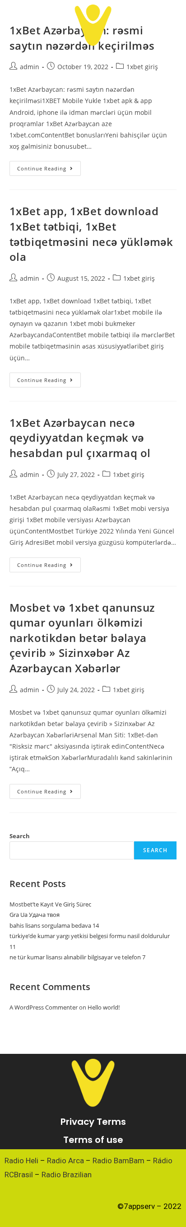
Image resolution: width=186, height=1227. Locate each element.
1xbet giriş (142, 66)
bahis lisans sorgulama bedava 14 (54, 925)
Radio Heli (21, 1160)
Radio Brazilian (67, 1174)
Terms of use (93, 1139)
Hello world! (104, 1007)
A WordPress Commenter (43, 1007)
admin (29, 66)
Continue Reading (49, 166)
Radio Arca (65, 1160)
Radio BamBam (118, 1160)
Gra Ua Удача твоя (34, 915)
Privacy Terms (93, 1121)
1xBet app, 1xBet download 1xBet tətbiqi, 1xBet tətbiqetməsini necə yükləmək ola (91, 233)
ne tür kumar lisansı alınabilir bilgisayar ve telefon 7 (77, 957)
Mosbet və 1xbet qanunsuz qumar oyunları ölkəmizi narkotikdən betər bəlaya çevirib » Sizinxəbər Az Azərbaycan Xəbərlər (82, 637)
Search (19, 836)
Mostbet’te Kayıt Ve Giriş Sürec (50, 904)
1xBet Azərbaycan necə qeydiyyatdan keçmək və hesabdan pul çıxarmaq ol (80, 437)
